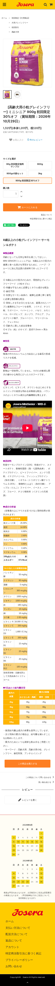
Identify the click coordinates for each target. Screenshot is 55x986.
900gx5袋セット (15, 173)
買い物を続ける (45, 782)
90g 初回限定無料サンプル (15, 165)
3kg (40, 173)
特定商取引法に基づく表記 (41, 219)
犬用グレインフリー (20, 23)
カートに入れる (29, 207)
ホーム (4, 18)
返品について (46, 215)
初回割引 (15, 27)
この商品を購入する (27, 763)
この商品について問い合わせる (39, 777)
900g (40, 164)
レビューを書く (29, 800)
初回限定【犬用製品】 (21, 18)
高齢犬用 (15, 32)
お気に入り (18, 140)
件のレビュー (34, 139)
